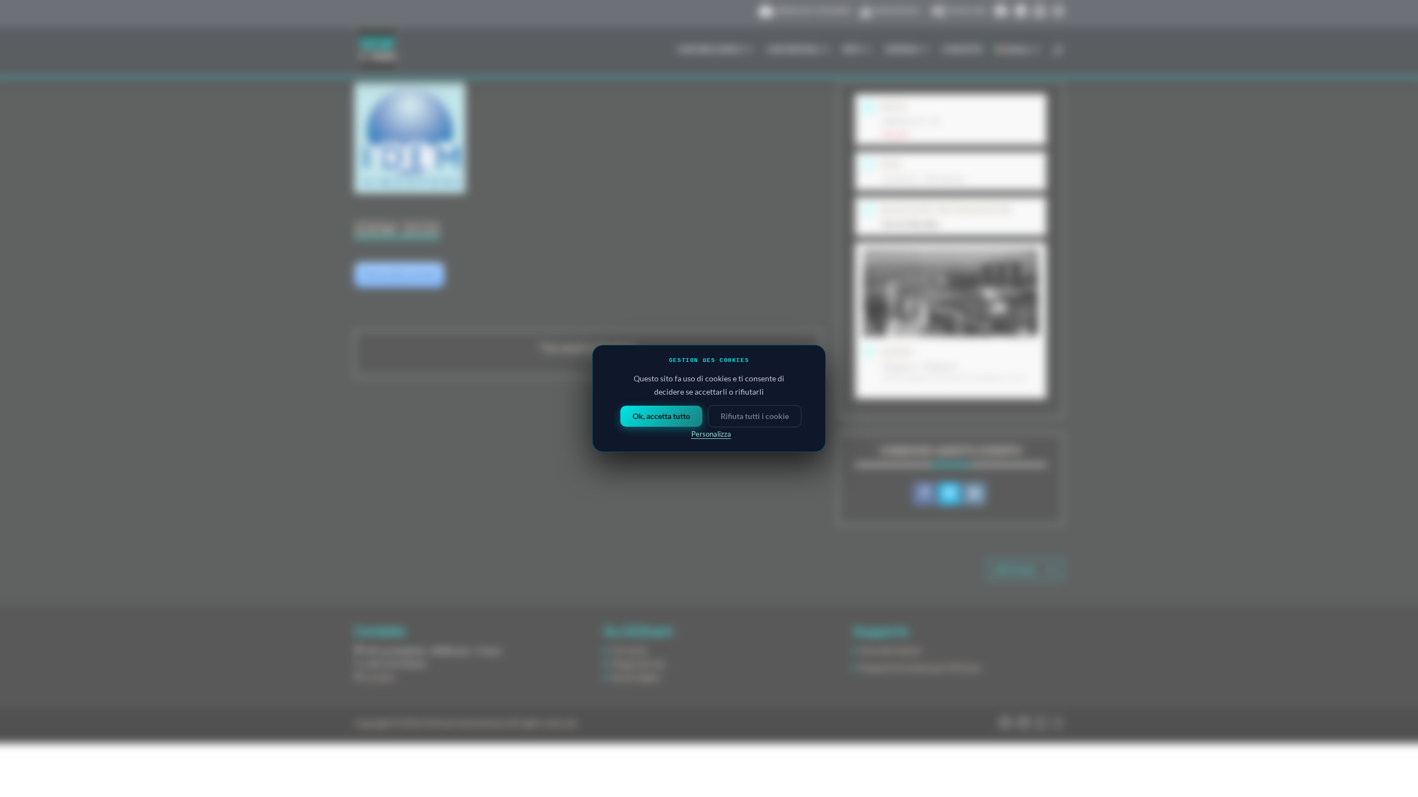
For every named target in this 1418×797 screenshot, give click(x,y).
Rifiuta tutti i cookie (755, 416)
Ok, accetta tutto (661, 416)
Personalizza (711, 433)
